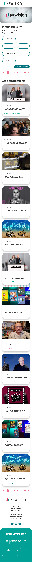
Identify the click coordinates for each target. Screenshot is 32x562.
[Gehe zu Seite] (28, 72)
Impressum (27, 555)
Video (8, 46)
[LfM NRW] (16, 542)
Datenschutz (5, 555)
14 (25, 72)
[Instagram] (16, 524)
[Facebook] (12, 524)
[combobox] (16, 38)
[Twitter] (19, 524)
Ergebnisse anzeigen (22, 66)
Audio (23, 46)
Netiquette (16, 555)
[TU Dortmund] (16, 549)
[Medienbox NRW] (16, 534)
